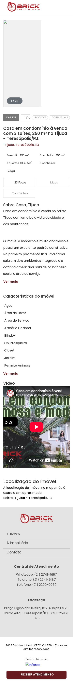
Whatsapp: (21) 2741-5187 (36, 574)
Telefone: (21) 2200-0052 (36, 584)
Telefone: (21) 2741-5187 (36, 579)
